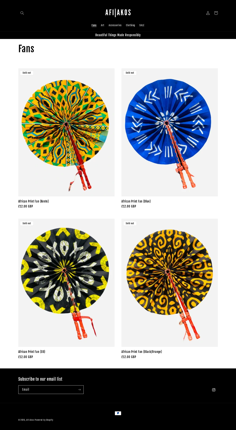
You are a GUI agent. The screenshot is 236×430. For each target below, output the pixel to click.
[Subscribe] (79, 389)
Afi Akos (30, 420)
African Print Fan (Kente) (33, 201)
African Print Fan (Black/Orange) (141, 352)
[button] (22, 13)
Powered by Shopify (44, 420)
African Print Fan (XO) (31, 352)
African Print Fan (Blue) (136, 201)
